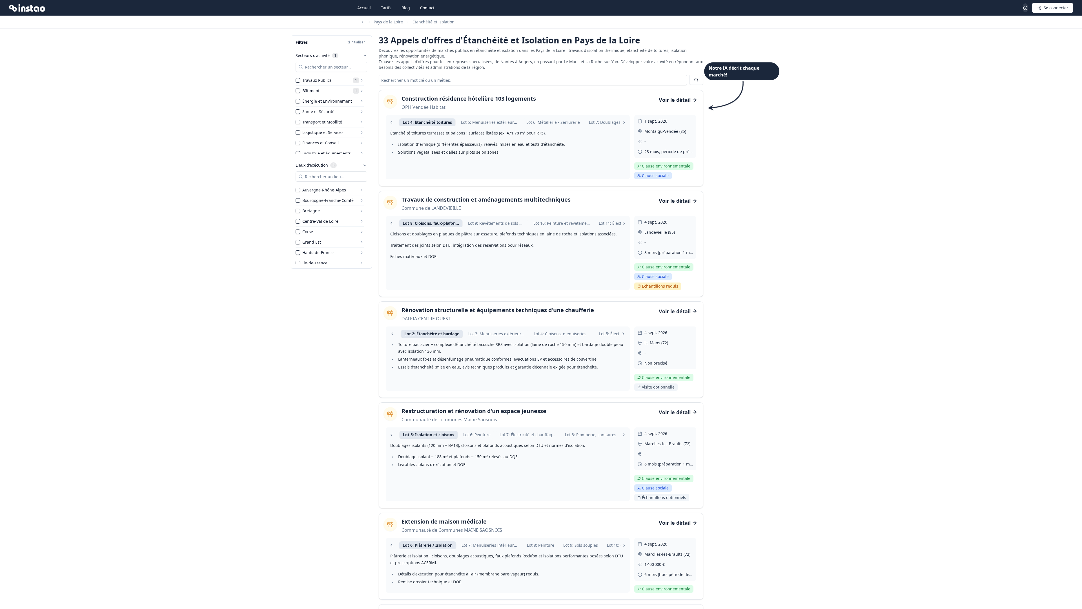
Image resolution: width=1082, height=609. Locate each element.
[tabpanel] (508, 143)
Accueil (364, 7)
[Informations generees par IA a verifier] (1025, 7)
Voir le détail (675, 99)
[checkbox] (298, 80)
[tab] (427, 122)
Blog (406, 7)
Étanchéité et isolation (433, 22)
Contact (427, 7)
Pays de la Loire (388, 22)
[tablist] (508, 122)
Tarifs (386, 7)
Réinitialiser (356, 42)
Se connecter (1056, 7)
